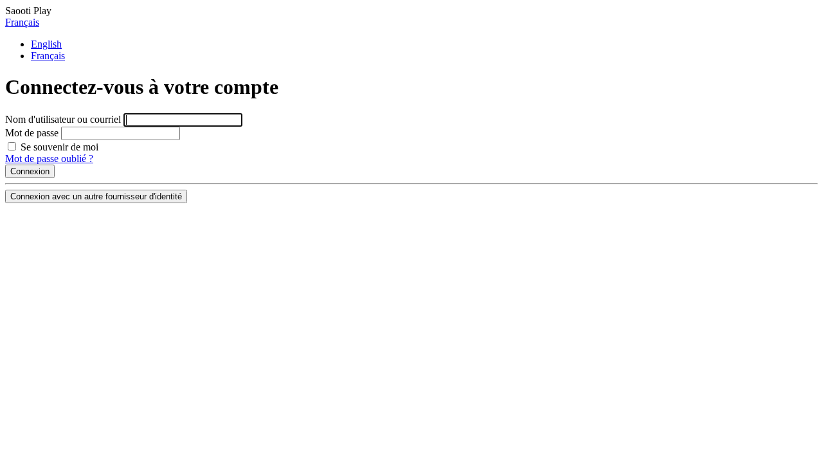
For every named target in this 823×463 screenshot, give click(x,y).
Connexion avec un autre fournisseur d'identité (96, 196)
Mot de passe (32, 132)
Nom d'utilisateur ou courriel (63, 119)
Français (22, 22)
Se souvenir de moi (58, 146)
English (46, 44)
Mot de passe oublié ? (49, 158)
